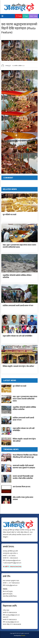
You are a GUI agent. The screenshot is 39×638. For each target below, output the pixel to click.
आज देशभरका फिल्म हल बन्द (21, 486)
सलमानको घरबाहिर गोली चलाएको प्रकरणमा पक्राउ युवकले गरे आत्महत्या (24, 466)
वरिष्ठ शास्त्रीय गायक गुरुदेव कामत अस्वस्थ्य (23, 498)
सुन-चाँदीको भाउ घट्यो (9, 214)
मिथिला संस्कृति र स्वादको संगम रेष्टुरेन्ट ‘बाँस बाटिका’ (18, 366)
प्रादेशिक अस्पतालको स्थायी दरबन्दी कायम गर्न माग (18, 305)
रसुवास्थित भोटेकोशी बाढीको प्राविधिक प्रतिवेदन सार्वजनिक (17, 276)
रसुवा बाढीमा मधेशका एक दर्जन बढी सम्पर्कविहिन (17, 336)
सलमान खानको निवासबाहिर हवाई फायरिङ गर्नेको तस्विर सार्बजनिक (23, 477)
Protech (23, 635)
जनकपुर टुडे (8, 66)
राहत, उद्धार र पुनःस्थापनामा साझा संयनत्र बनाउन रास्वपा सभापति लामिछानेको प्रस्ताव (19, 246)
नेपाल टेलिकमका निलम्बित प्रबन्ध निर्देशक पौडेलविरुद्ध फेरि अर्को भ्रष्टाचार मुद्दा (25, 456)
